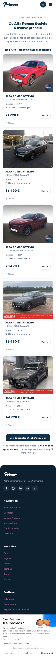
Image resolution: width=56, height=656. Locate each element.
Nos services (10, 523)
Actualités (8, 599)
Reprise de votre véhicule (16, 609)
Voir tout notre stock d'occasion (28, 438)
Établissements (11, 528)
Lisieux (7, 563)
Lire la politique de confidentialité (16, 643)
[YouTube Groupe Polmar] (27, 488)
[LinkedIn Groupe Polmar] (20, 488)
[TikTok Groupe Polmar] (35, 488)
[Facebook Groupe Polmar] (6, 488)
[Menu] (51, 4)
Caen (6, 553)
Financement (10, 604)
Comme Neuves (11, 518)
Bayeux (7, 558)
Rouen (6, 574)
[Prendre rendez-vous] (43, 4)
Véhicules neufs (11, 507)
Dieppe (7, 579)
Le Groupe (8, 533)
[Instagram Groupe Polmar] (13, 488)
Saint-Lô (7, 568)
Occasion (8, 512)
